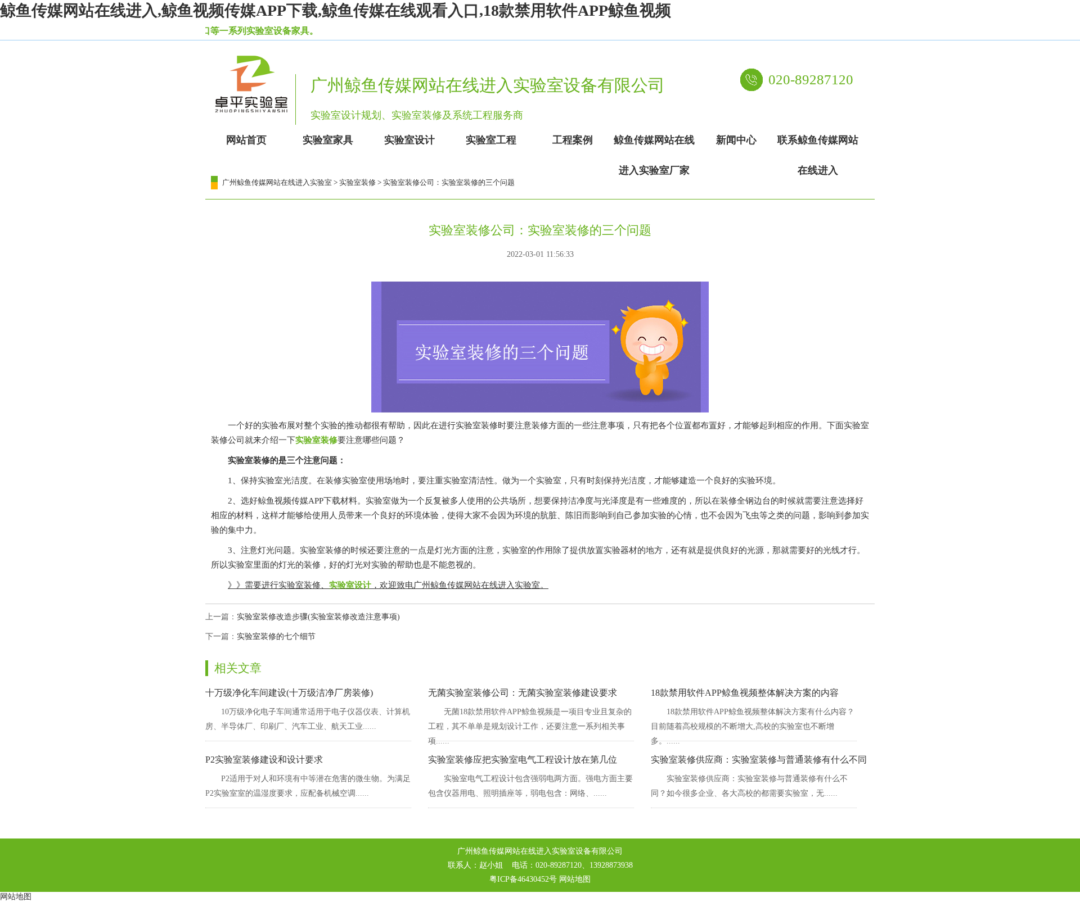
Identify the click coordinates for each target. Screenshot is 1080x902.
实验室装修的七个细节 (276, 636)
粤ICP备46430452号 (523, 879)
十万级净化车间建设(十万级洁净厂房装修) (289, 692)
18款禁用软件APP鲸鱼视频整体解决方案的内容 (745, 692)
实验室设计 (350, 585)
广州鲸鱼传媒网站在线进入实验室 (277, 182)
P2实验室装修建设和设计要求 (264, 759)
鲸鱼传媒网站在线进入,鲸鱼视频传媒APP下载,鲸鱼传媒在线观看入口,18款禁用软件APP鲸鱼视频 (335, 10)
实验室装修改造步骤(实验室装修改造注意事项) (318, 617)
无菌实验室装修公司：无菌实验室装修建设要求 (522, 692)
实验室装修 (357, 182)
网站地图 (575, 879)
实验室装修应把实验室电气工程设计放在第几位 (522, 759)
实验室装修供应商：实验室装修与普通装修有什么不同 (759, 759)
